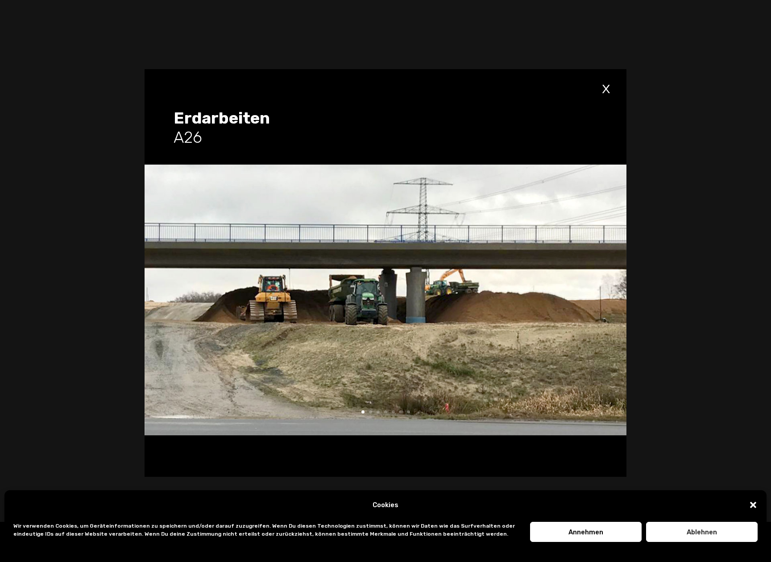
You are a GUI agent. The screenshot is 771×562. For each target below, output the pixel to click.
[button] (753, 504)
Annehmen (585, 532)
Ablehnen (702, 532)
